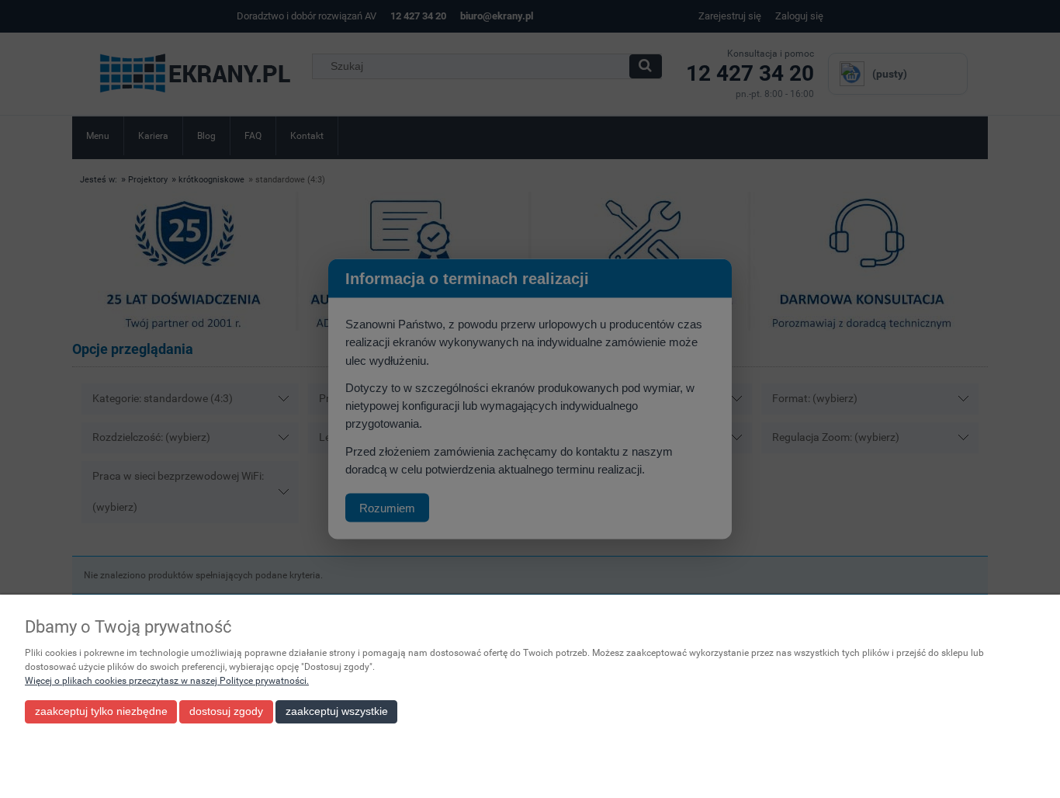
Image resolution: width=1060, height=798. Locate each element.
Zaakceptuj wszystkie (337, 711)
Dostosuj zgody (226, 711)
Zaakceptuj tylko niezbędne (101, 711)
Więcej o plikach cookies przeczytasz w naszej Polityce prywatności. (167, 680)
